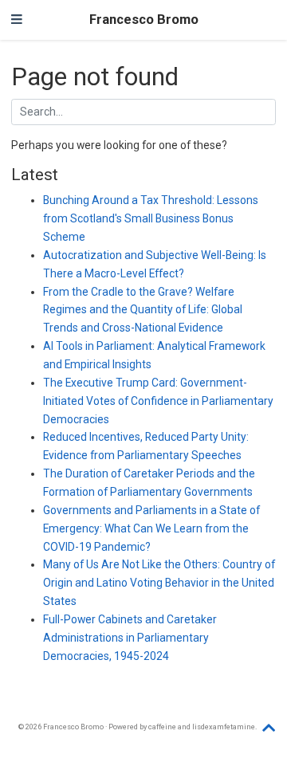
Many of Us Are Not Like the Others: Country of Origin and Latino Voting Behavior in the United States (159, 582)
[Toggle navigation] (16, 19)
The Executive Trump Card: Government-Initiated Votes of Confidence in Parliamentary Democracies (158, 401)
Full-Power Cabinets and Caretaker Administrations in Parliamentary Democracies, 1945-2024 (130, 637)
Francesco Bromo (144, 19)
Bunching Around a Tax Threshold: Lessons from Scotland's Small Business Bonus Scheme (150, 218)
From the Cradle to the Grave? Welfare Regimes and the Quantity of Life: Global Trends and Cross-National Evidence (142, 310)
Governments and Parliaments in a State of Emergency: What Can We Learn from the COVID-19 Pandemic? (151, 528)
